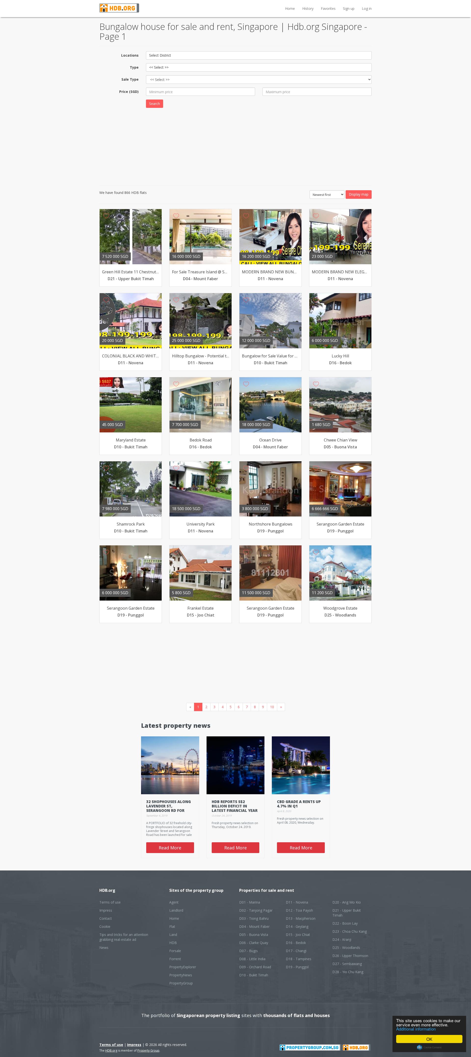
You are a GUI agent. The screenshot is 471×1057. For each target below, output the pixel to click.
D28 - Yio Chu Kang (347, 971)
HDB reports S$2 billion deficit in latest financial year (235, 806)
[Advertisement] (235, 146)
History (308, 8)
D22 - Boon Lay (345, 923)
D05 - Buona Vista (253, 934)
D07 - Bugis (248, 950)
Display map (358, 194)
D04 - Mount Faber (254, 926)
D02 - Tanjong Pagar (256, 910)
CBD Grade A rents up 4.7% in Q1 (299, 803)
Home (290, 8)
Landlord (176, 910)
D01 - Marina (249, 902)
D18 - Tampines (298, 958)
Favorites (328, 8)
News (103, 947)
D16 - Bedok (296, 942)
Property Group (148, 1050)
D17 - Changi (296, 950)
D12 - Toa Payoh (299, 910)
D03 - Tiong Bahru (254, 918)
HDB (173, 942)
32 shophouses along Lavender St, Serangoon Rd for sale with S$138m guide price (168, 810)
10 (272, 707)
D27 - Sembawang (347, 963)
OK (429, 1039)
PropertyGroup (181, 983)
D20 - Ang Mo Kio (346, 902)
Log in (367, 8)
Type (134, 67)
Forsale (175, 950)
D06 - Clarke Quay (253, 942)
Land (173, 934)
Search (154, 103)
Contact (105, 918)
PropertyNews (180, 975)
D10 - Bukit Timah (253, 975)
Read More (170, 848)
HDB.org (111, 1050)
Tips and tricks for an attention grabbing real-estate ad (123, 937)
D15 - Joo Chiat (298, 934)
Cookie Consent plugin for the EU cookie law (429, 1047)
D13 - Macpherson (300, 918)
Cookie (104, 926)
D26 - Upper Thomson (350, 955)
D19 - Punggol (297, 967)
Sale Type (130, 79)
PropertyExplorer (182, 967)
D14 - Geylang (297, 926)
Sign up (348, 8)
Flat (172, 926)
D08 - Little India (252, 958)
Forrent (175, 958)
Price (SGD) (129, 91)
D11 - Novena (297, 902)
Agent (174, 902)
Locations (130, 55)
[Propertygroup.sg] (310, 1047)
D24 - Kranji (341, 939)
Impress (105, 910)
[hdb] (356, 1047)
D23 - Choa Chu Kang (349, 931)
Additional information (416, 1029)
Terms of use (110, 902)
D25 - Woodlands (346, 947)
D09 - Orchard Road (255, 967)
